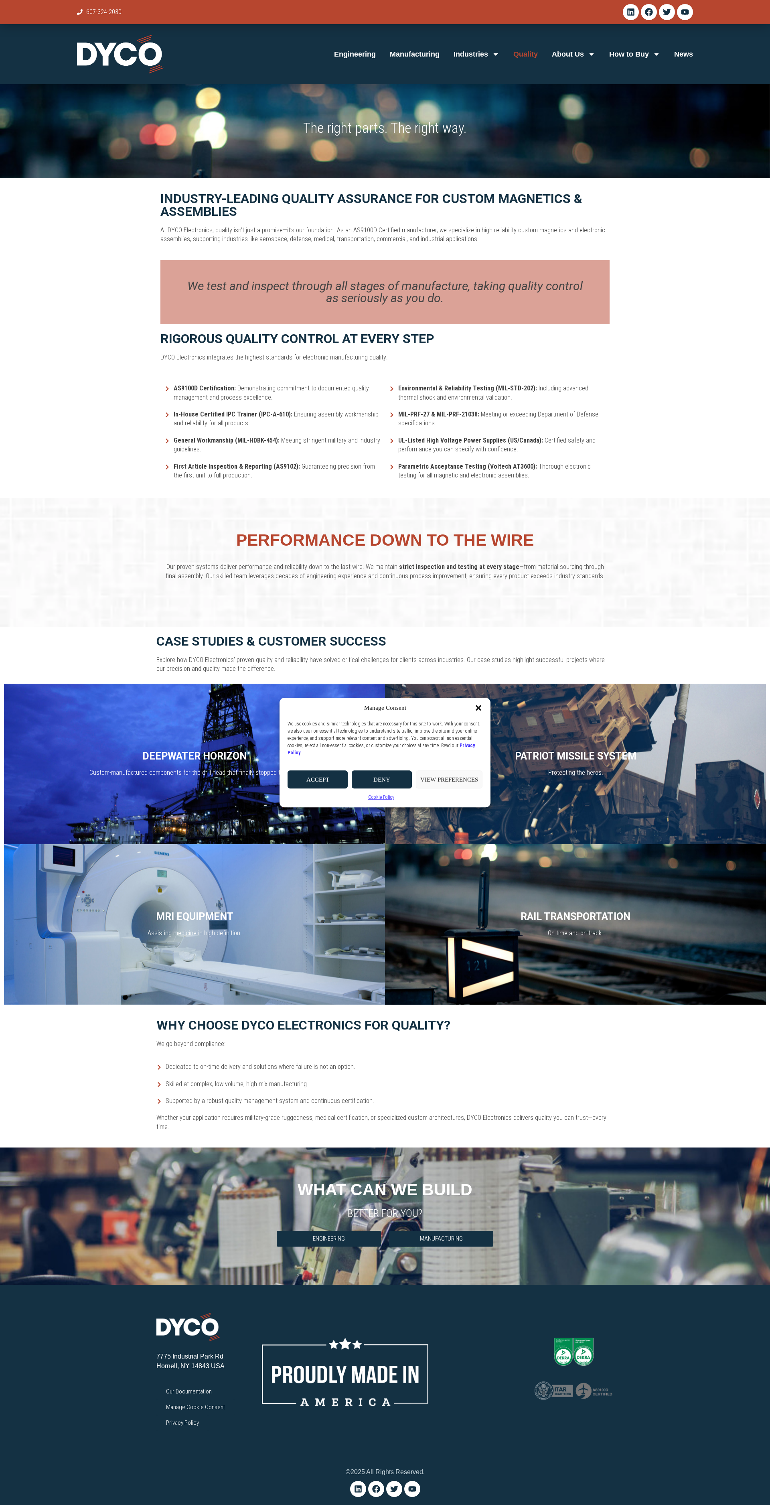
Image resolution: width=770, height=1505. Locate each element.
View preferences (449, 779)
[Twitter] (667, 12)
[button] (478, 708)
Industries (471, 54)
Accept (317, 779)
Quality (525, 54)
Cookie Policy (381, 797)
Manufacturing (415, 54)
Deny (381, 779)
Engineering (355, 54)
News (683, 54)
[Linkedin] (631, 12)
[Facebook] (649, 12)
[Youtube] (685, 12)
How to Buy (629, 54)
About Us (568, 54)
